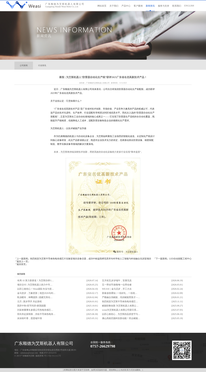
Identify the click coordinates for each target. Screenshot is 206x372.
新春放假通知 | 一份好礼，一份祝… (119, 293)
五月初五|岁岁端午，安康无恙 (117, 280)
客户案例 (138, 6)
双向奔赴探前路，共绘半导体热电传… (36, 314)
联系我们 (176, 6)
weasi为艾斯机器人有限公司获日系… (120, 310)
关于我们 (113, 6)
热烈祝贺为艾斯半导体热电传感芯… (120, 301)
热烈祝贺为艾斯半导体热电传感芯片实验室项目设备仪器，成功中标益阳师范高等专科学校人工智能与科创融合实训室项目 (90, 258)
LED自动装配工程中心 (180, 258)
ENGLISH (189, 5)
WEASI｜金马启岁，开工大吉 (117, 289)
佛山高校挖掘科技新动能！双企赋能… (121, 318)
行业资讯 (42, 65)
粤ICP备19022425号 (52, 356)
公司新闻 (24, 65)
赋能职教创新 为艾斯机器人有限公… (120, 305)
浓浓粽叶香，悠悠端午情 (29, 318)
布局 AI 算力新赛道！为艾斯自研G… (35, 280)
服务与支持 (163, 6)
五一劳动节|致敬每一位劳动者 (117, 284)
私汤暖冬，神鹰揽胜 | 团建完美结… (34, 297)
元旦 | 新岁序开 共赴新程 (29, 301)
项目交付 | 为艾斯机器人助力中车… (34, 284)
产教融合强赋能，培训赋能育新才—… (121, 297)
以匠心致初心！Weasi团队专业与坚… (35, 289)
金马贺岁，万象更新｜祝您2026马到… (36, 293)
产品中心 (125, 6)
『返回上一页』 (22, 261)
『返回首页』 (21, 264)
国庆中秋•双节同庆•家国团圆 (31, 305)
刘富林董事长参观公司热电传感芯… (35, 310)
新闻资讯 (150, 6)
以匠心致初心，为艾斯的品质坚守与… (121, 314)
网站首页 (101, 6)
